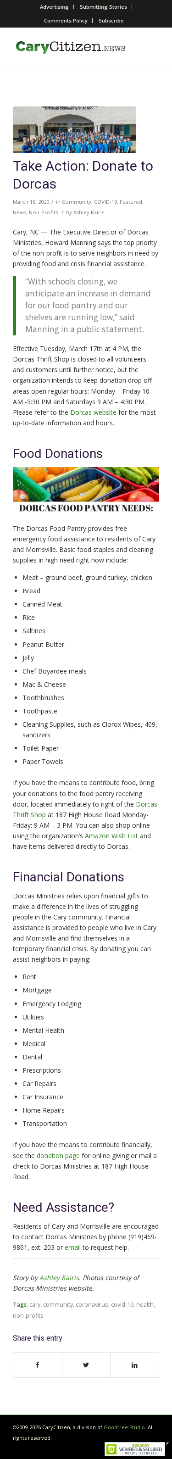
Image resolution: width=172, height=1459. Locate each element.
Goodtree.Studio (124, 1427)
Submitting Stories (103, 6)
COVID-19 (105, 201)
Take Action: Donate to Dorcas (83, 175)
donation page (58, 1155)
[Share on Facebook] (37, 1365)
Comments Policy (66, 20)
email (73, 1247)
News (19, 212)
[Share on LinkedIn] (135, 1365)
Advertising (54, 6)
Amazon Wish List (111, 835)
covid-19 (122, 1305)
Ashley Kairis (88, 212)
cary (34, 1305)
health (145, 1305)
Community (76, 201)
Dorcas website (93, 412)
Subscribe (111, 20)
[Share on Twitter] (86, 1365)
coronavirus (92, 1305)
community (58, 1305)
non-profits (28, 1316)
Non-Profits (43, 212)
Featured (131, 201)
